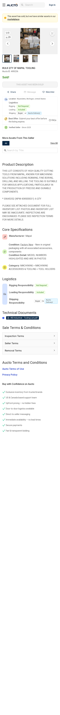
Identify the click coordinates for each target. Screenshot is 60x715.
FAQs (54, 120)
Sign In (52, 5)
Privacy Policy (9, 374)
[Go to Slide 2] (16, 58)
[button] (30, 41)
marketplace (13, 19)
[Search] (22, 5)
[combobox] (34, 5)
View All (54, 143)
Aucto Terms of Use (13, 369)
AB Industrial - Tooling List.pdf (24, 318)
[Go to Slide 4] (35, 58)
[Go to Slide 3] (25, 58)
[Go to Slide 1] (7, 58)
